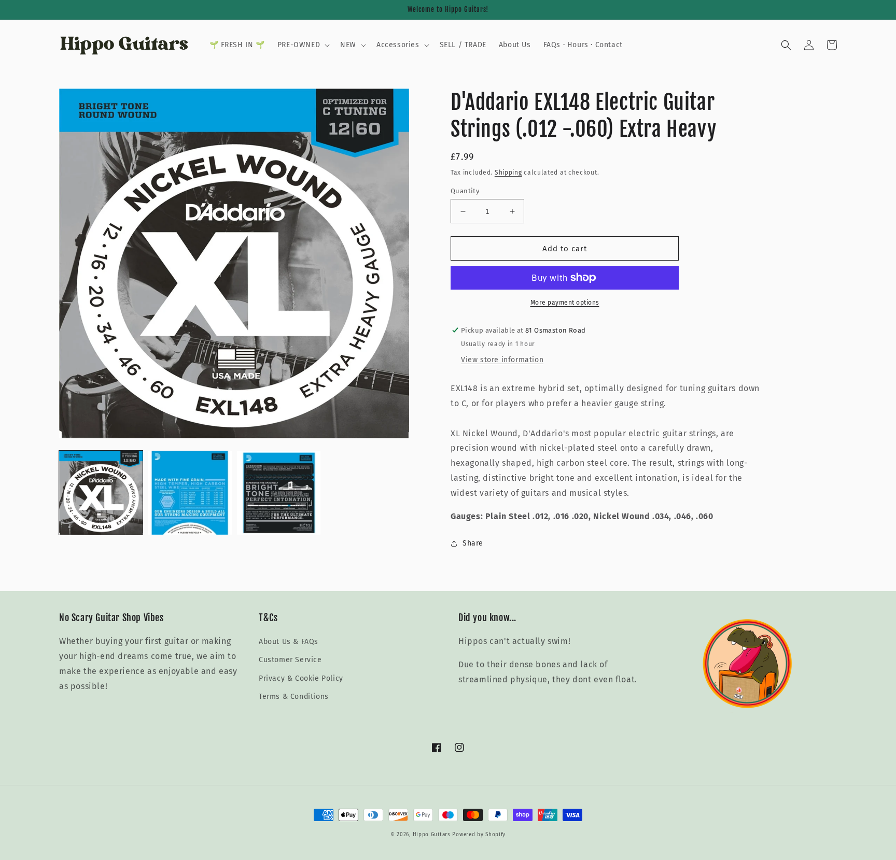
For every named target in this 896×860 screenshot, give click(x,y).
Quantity (465, 191)
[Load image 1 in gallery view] (101, 492)
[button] (302, 45)
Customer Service (290, 659)
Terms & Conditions (294, 696)
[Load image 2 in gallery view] (189, 492)
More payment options (564, 302)
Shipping (508, 172)
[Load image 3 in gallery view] (278, 492)
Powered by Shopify (479, 835)
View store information (502, 359)
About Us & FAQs (288, 641)
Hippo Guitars (432, 835)
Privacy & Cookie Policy (301, 678)
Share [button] (473, 543)
